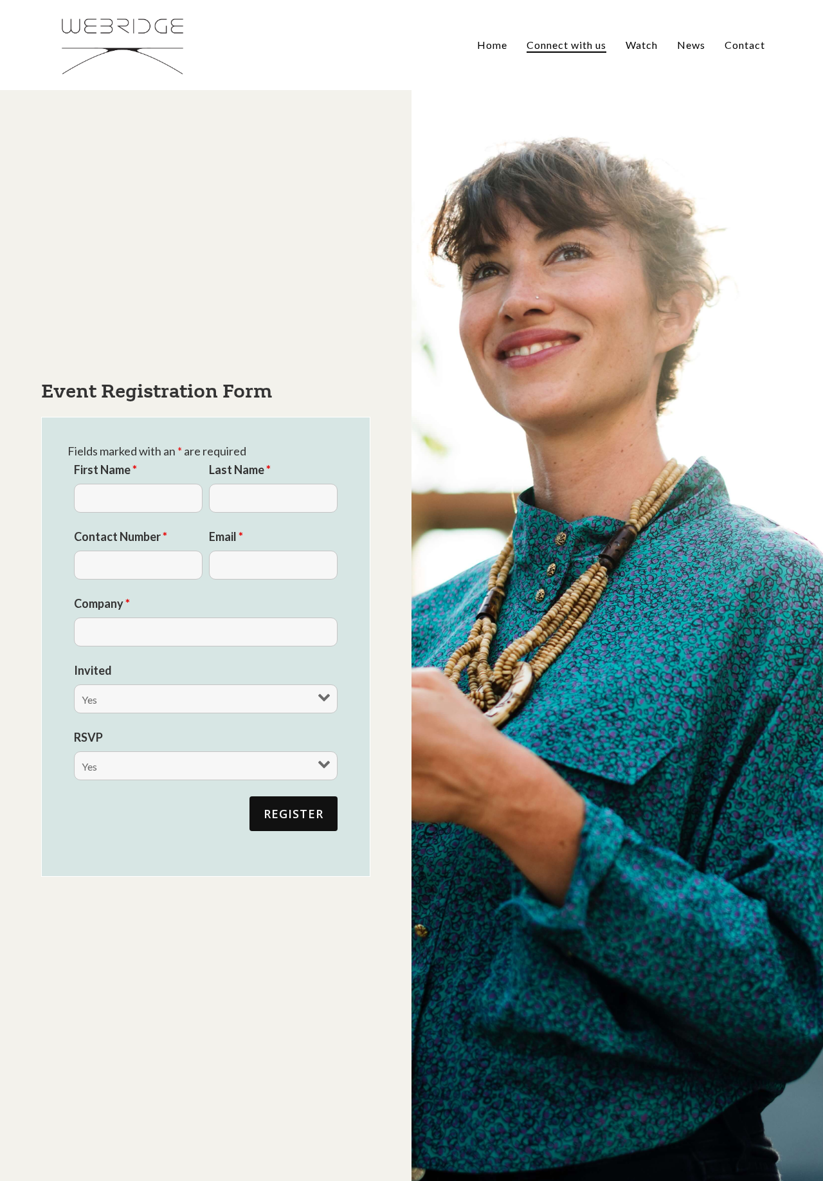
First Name (105, 469)
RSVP (88, 737)
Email (226, 536)
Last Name (240, 469)
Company (102, 603)
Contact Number (120, 536)
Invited (93, 670)
